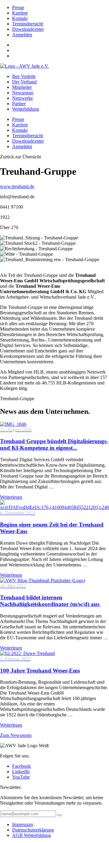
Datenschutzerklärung (33, 829)
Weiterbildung (25, 109)
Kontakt (20, 18)
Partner (19, 103)
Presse (18, 7)
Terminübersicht (27, 23)
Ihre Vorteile (24, 76)
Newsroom (22, 92)
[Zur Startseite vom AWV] (24, 66)
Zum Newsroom (15, 735)
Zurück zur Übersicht (20, 156)
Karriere (20, 12)
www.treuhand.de (17, 186)
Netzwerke (22, 98)
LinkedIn (21, 771)
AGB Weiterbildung (31, 835)
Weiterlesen (11, 497)
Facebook (21, 766)
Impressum (22, 824)
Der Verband (24, 81)
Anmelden (22, 34)
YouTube (21, 777)
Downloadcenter (28, 29)
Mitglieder (22, 87)
